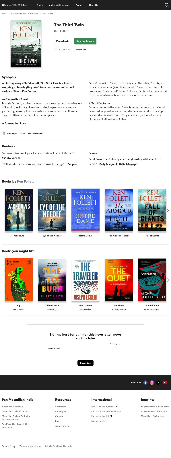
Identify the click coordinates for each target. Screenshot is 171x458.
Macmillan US (98, 421)
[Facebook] (145, 382)
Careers (59, 416)
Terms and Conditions (30, 446)
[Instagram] (152, 382)
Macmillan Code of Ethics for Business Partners (16, 418)
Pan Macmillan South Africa (104, 411)
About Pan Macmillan (12, 406)
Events (79, 5)
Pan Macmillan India (18, 400)
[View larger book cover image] (26, 43)
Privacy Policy (8, 446)
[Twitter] (158, 382)
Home (4, 14)
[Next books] (168, 210)
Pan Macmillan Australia (103, 406)
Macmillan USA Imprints (152, 416)
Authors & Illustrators (59, 5)
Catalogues (60, 411)
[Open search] (167, 5)
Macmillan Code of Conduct (15, 411)
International (101, 400)
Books (40, 5)
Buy (57, 421)
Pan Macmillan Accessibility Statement (15, 426)
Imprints (147, 400)
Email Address (55, 348)
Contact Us (60, 406)
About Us (93, 5)
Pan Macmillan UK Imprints (154, 411)
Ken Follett (34, 14)
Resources (63, 400)
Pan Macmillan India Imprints (155, 406)
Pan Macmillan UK (100, 416)
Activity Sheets (62, 425)
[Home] (14, 5)
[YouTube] (165, 382)
